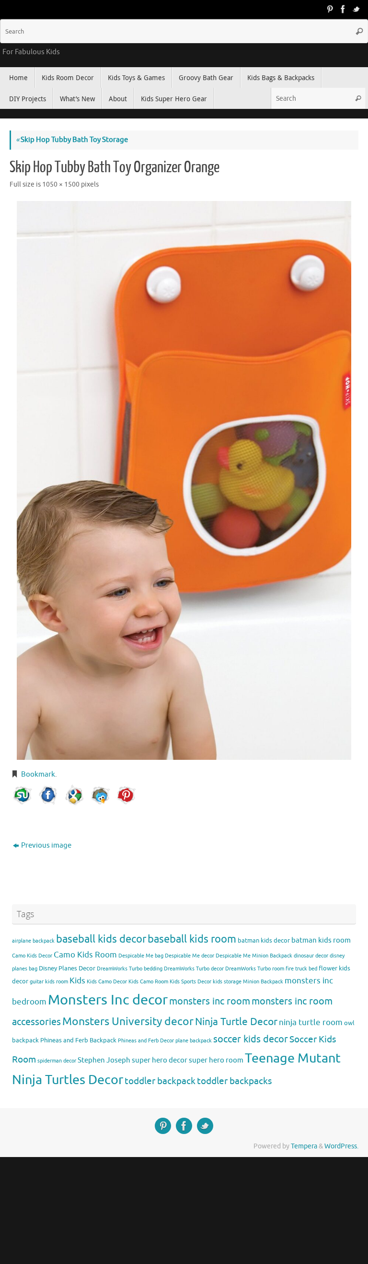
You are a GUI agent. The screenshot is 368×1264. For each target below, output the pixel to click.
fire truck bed (301, 969)
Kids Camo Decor (107, 982)
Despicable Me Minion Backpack (254, 956)
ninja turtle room (311, 1022)
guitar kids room (49, 982)
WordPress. (341, 1146)
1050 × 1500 (61, 184)
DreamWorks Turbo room (254, 969)
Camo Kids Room (85, 955)
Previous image (46, 845)
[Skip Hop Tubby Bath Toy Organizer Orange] (184, 480)
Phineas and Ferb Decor (146, 1041)
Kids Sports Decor (190, 982)
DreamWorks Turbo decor (194, 969)
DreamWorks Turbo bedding (129, 969)
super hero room (216, 1060)
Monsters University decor (128, 1021)
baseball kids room (192, 939)
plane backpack (193, 1041)
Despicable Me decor (189, 956)
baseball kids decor (101, 939)
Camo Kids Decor (32, 956)
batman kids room (321, 940)
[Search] (359, 31)
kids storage (227, 982)
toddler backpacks (234, 1081)
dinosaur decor (311, 956)
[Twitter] (356, 9)
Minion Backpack (263, 982)
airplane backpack (33, 941)
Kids (77, 981)
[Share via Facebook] (48, 795)
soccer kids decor (250, 1039)
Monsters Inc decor (108, 1000)
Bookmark (38, 774)
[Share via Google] (74, 795)
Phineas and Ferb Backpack (78, 1040)
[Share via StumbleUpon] (22, 795)
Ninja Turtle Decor (236, 1021)
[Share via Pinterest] (126, 795)
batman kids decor (264, 940)
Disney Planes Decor (67, 968)
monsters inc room (209, 1001)
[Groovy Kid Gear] (343, 9)
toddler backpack (160, 1081)
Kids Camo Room (148, 982)
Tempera (304, 1146)
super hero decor (159, 1060)
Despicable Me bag (140, 956)
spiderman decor (56, 1061)
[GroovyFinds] (329, 9)
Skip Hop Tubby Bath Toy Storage (72, 139)
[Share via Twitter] (100, 795)
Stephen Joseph (104, 1060)
